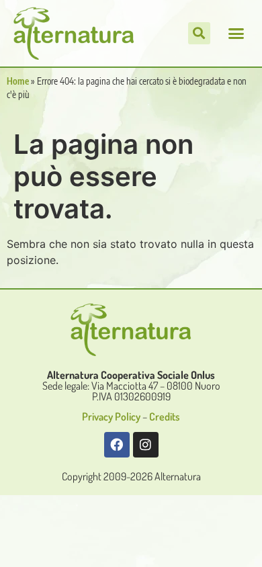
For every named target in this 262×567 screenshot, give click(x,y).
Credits (164, 416)
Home (18, 81)
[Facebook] (117, 444)
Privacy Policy (111, 416)
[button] (236, 33)
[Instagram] (146, 444)
